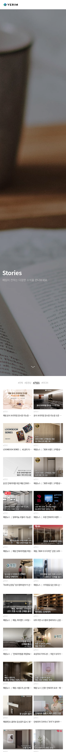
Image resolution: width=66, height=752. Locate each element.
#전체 (20, 382)
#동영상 (28, 382)
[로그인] (51, 4)
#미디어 (44, 382)
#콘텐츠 (36, 382)
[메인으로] (10, 5)
